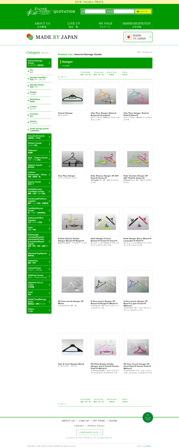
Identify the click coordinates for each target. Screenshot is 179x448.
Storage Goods (37, 86)
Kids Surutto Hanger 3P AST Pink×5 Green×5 (138, 179)
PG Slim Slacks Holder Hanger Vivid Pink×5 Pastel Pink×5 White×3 (105, 368)
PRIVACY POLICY (96, 426)
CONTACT (79, 426)
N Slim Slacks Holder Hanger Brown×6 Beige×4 (72, 241)
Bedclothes (35, 100)
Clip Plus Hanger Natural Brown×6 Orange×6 (105, 116)
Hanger (33, 93)
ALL (32, 71)
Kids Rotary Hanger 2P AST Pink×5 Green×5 (105, 179)
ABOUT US (69, 420)
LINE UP (84, 420)
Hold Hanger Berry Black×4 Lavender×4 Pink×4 (137, 241)
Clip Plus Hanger (67, 177)
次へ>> (64, 77)
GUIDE (112, 420)
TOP (138, 52)
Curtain (33, 107)
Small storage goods (39, 129)
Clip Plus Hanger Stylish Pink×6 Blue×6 (138, 116)
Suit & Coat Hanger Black (71, 365)
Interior (34, 122)
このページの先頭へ (144, 446)
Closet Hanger (67, 114)
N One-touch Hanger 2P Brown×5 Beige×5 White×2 (105, 304)
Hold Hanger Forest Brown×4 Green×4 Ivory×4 (105, 241)
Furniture (34, 115)
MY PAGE (99, 420)
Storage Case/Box (38, 78)
